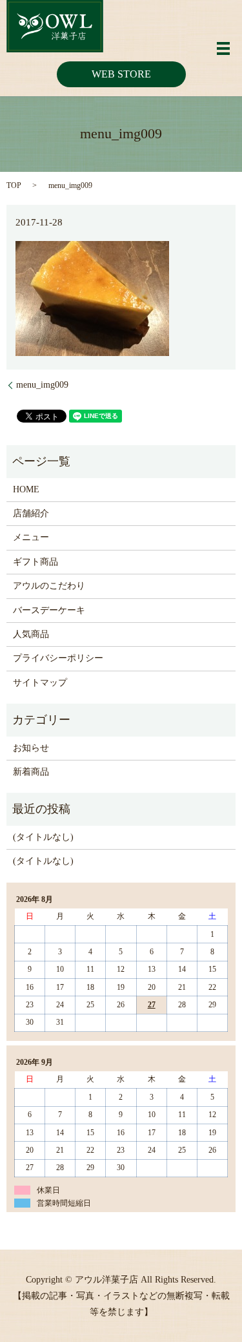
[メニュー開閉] (223, 48)
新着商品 (31, 772)
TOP (13, 185)
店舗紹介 (31, 513)
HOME (26, 489)
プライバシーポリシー (58, 658)
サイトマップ (40, 682)
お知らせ (31, 748)
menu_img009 (42, 385)
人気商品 (31, 634)
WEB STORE (121, 73)
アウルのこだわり (49, 586)
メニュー (31, 537)
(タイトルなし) (43, 837)
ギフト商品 (35, 562)
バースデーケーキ (49, 610)
